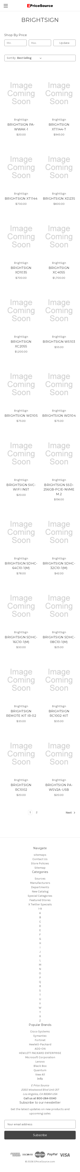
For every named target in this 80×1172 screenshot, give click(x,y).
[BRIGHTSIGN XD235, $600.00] (59, 167)
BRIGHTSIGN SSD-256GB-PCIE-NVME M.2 (58, 489)
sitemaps (40, 855)
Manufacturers (40, 883)
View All (40, 1074)
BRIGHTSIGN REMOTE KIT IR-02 (21, 713)
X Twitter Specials (40, 904)
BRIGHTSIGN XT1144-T (59, 127)
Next (69, 813)
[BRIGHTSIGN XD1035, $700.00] (21, 236)
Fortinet (40, 1040)
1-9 (40, 908)
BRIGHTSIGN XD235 (59, 198)
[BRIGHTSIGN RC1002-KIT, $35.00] (59, 680)
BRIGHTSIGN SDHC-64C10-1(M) (21, 565)
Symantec (40, 1036)
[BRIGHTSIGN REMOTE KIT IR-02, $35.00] (21, 680)
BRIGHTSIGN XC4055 (59, 270)
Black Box (40, 1066)
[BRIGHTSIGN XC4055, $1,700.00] (59, 236)
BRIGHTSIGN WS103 (59, 342)
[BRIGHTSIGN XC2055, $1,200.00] (21, 310)
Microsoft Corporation (40, 1057)
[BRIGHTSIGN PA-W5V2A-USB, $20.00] (59, 754)
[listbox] (30, 58)
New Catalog (40, 891)
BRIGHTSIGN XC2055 (21, 344)
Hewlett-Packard (40, 1044)
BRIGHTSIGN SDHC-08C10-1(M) (59, 639)
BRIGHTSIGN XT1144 (21, 198)
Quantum (40, 1070)
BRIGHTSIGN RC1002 (21, 787)
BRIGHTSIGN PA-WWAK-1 (21, 127)
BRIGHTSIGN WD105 (21, 416)
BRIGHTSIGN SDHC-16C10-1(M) (21, 639)
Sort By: (11, 57)
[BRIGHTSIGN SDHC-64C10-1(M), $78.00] (21, 532)
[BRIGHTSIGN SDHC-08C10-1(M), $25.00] (59, 606)
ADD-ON (40, 1048)
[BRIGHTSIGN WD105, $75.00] (21, 384)
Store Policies (40, 863)
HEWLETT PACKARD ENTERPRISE (40, 1053)
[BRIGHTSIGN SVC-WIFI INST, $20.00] (21, 453)
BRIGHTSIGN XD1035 (21, 270)
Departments (40, 887)
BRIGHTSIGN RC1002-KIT (59, 713)
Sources (40, 878)
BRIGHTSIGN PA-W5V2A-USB (59, 787)
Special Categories (40, 896)
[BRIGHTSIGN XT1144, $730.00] (21, 167)
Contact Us (40, 859)
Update (64, 42)
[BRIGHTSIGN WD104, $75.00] (59, 384)
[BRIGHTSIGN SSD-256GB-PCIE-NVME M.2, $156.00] (59, 453)
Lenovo (40, 1061)
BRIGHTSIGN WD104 (59, 416)
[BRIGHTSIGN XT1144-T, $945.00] (59, 93)
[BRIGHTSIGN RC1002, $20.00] (21, 754)
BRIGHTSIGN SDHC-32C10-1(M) (59, 565)
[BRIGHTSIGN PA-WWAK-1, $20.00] (21, 93)
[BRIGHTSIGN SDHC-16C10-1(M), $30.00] (21, 606)
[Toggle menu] (5, 5)
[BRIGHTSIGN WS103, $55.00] (59, 310)
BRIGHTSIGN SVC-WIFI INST (21, 487)
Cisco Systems (40, 1031)
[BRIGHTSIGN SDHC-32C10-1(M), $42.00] (59, 532)
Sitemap (40, 867)
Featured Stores (40, 900)
